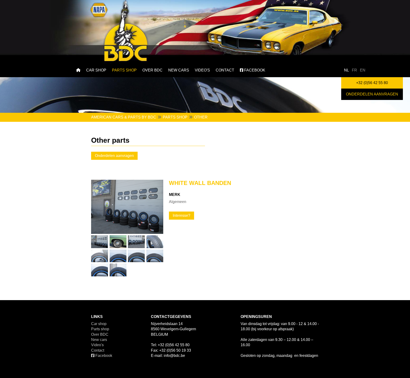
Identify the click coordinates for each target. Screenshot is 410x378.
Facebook (254, 70)
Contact (225, 70)
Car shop (96, 70)
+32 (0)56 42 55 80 (372, 83)
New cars (178, 70)
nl (346, 70)
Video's (202, 70)
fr (354, 70)
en (362, 70)
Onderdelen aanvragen (372, 94)
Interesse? (181, 215)
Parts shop (124, 70)
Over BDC (152, 70)
